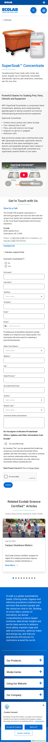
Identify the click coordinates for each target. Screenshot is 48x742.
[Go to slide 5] (24, 578)
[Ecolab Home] (10, 10)
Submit (8, 485)
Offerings (7, 20)
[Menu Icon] (44, 10)
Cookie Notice (39, 721)
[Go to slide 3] (18, 578)
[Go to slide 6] (26, 578)
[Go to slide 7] (29, 578)
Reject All (33, 727)
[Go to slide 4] (21, 578)
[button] (24, 545)
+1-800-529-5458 (17, 238)
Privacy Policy (34, 468)
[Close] (43, 705)
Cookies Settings (23, 733)
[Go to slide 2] (16, 578)
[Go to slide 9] (34, 578)
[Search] (33, 10)
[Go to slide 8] (32, 578)
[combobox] (24, 296)
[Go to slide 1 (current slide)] (13, 578)
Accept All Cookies (13, 727)
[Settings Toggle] (44, 2)
